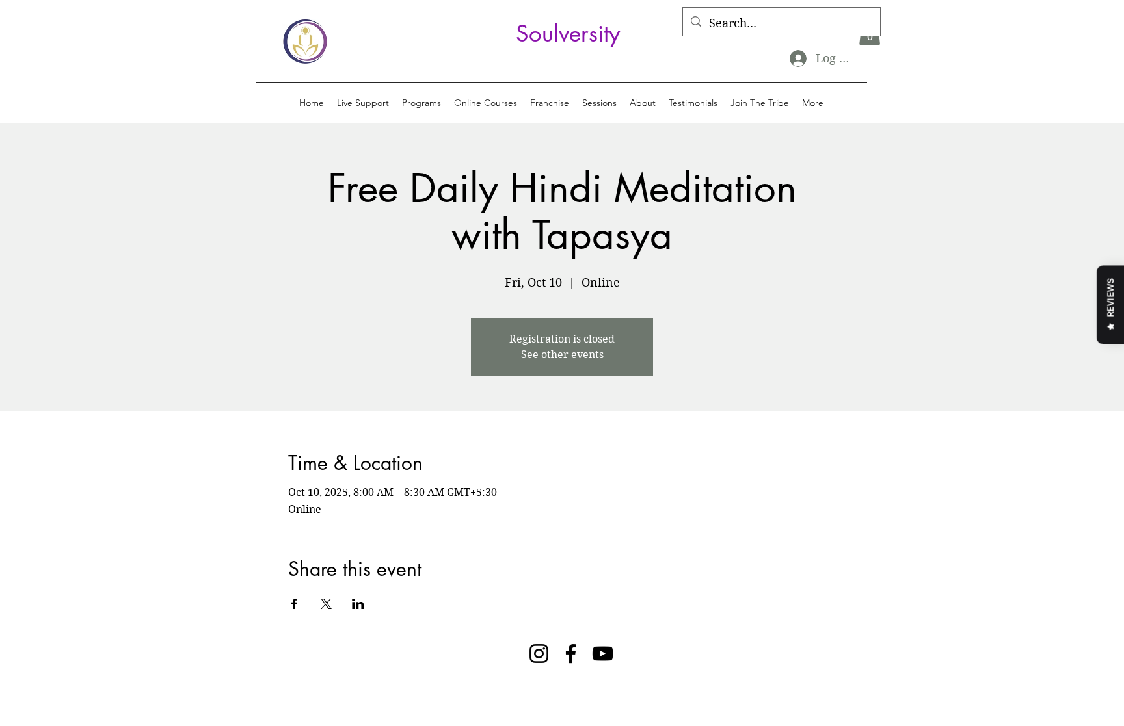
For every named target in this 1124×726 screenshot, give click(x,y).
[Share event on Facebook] (294, 604)
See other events (562, 354)
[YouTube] (602, 653)
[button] (421, 103)
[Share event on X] (326, 604)
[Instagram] (539, 653)
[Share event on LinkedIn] (358, 604)
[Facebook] (570, 653)
